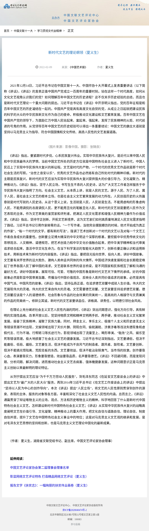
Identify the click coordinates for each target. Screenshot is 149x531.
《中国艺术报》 (78, 67)
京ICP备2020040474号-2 (74, 510)
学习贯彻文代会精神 (49, 30)
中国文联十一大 (23, 30)
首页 (6, 30)
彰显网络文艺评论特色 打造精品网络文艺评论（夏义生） (46, 476)
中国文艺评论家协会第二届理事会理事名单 (36, 467)
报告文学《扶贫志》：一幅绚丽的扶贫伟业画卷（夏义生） (46, 485)
